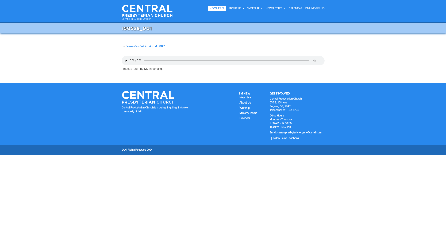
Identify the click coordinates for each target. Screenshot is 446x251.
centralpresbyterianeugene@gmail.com (300, 132)
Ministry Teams (248, 113)
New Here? (217, 8)
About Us (234, 8)
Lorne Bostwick (136, 46)
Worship (253, 8)
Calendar (295, 8)
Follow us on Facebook (286, 138)
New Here (245, 97)
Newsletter (274, 8)
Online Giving (315, 8)
